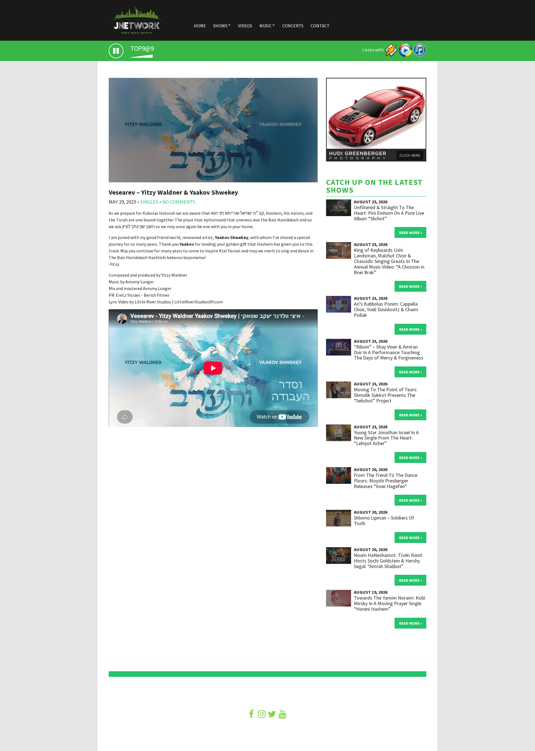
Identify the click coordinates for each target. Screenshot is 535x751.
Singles (149, 202)
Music (265, 25)
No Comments (178, 202)
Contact (320, 25)
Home (200, 25)
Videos (245, 25)
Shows (220, 25)
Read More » (410, 232)
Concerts (292, 25)
